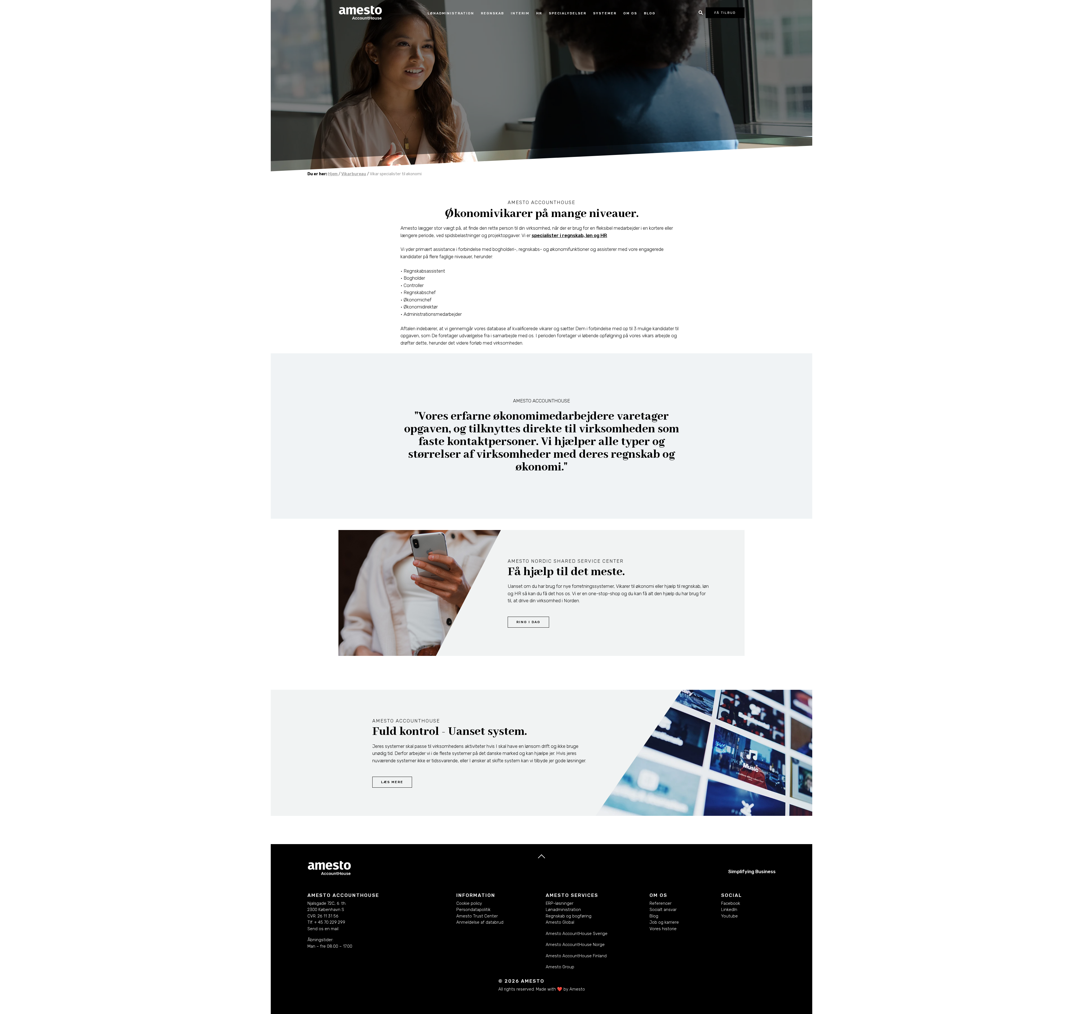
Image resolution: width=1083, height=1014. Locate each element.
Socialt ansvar (663, 909)
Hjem (333, 174)
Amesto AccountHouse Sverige (576, 933)
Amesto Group (560, 966)
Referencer (661, 903)
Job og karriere (664, 922)
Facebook (730, 903)
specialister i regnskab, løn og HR (569, 235)
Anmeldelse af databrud (479, 922)
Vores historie (663, 928)
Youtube (729, 916)
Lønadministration (563, 909)
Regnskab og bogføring (568, 916)
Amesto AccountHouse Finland (576, 955)
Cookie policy (469, 903)
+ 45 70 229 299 (329, 922)
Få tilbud (725, 13)
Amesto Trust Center (477, 916)
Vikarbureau (353, 174)
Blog (649, 13)
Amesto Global (560, 922)
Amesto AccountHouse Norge (575, 944)
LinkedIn (729, 909)
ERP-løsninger (559, 903)
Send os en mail (322, 928)
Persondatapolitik (473, 909)
